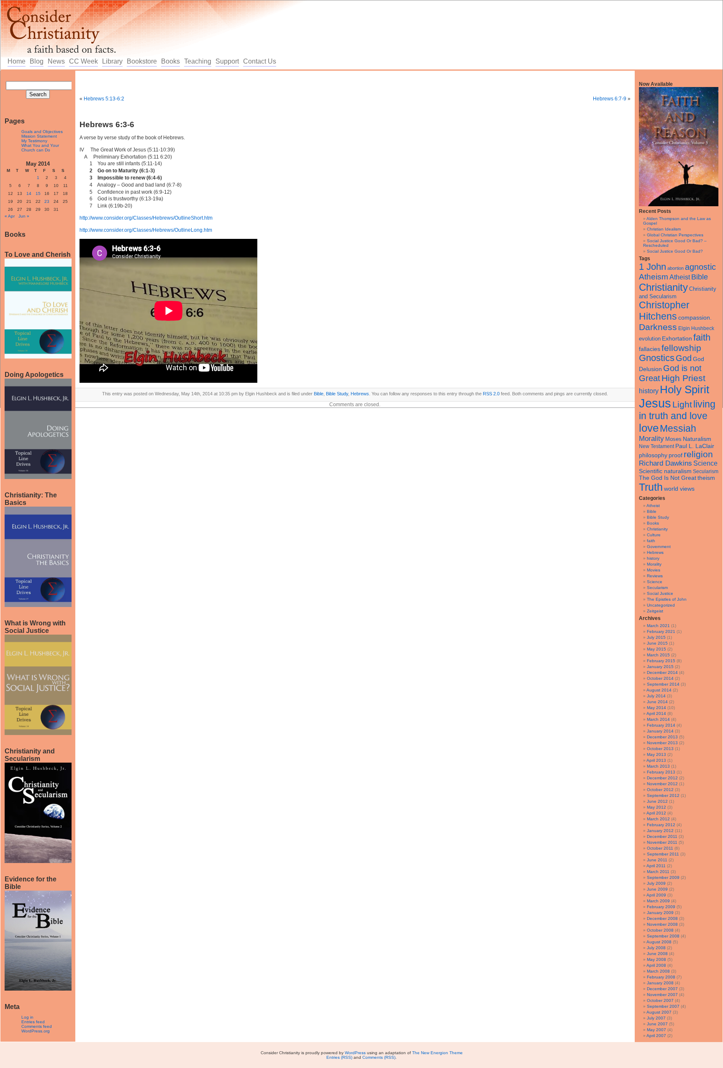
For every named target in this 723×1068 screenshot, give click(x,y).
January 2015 (660, 666)
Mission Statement (39, 136)
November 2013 (662, 742)
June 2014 (657, 701)
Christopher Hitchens (664, 311)
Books (170, 61)
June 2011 (657, 860)
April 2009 (656, 895)
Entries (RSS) (339, 1057)
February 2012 (661, 824)
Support (227, 61)
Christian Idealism (664, 229)
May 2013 (656, 754)
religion (698, 454)
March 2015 (658, 655)
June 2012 (657, 801)
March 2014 (658, 719)
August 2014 (659, 690)
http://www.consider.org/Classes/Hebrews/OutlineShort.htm (146, 218)
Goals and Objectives (42, 131)
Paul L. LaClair (694, 446)
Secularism (705, 471)
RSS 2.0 (491, 393)
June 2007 (657, 1024)
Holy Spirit (684, 389)
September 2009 (663, 877)
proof (675, 455)
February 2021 (661, 631)
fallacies (649, 349)
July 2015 (656, 637)
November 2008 (662, 924)
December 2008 (662, 918)
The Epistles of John (667, 599)
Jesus (655, 403)
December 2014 (662, 672)
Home (17, 61)
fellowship (681, 348)
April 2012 (656, 813)
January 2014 (660, 731)
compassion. (695, 318)
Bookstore (142, 61)
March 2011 (658, 871)
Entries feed (33, 1021)
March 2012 (658, 819)
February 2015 (661, 660)
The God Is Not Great (667, 478)
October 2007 (660, 1000)
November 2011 (662, 842)
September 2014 (663, 684)
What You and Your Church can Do (40, 147)
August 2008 (659, 942)
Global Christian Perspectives (675, 235)
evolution (650, 339)
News (56, 61)
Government (659, 546)
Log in (27, 1017)
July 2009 (656, 883)
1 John (652, 266)
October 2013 (660, 748)
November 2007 (662, 994)
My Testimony (34, 140)
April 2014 (656, 713)
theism (706, 477)
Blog (37, 61)
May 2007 (656, 1029)
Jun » (23, 216)
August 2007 (659, 1012)
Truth (651, 487)
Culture (654, 535)
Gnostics (656, 358)
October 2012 (660, 789)
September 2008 (663, 936)
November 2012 (662, 783)
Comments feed (36, 1026)
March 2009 (658, 901)
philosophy (653, 455)
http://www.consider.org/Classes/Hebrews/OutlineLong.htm (145, 230)
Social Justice (660, 593)
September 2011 (663, 854)
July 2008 (656, 947)
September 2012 (663, 795)
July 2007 (656, 1018)
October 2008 (660, 930)
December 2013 (662, 737)
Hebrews (655, 552)
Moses (673, 439)
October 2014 (660, 678)
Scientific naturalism (665, 471)
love (649, 428)
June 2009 (657, 889)
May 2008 (656, 959)
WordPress (355, 1052)
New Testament (656, 446)
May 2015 (656, 649)
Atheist (679, 277)
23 (46, 201)
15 (38, 193)
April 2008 (656, 965)
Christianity (663, 287)
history (649, 390)
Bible (699, 277)
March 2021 (658, 625)
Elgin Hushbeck (696, 328)
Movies (653, 570)
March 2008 (658, 971)
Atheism (653, 276)
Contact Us (259, 61)
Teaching (197, 61)
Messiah (678, 428)
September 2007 (663, 1006)
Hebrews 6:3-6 (106, 124)
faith (701, 337)
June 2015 (657, 643)
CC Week (83, 61)
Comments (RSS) (378, 1057)
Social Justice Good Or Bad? (675, 251)
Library (112, 61)
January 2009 (660, 912)
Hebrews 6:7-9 (609, 99)
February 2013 (661, 772)
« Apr (10, 216)
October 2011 (660, 848)
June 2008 (657, 953)
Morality (651, 439)
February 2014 (661, 725)
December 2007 (662, 988)
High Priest (683, 378)
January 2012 (660, 830)
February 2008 (661, 977)
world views (679, 488)
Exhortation (677, 338)
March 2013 (658, 766)
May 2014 (656, 707)
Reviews (655, 576)
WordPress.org (35, 1031)
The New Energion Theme (437, 1052)
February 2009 (661, 906)
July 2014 (656, 696)
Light (682, 404)
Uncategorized (661, 605)
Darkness (658, 327)
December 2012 (662, 778)
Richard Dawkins (665, 463)
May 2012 (656, 807)
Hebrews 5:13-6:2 (104, 99)
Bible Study (658, 517)
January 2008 (660, 983)
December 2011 (662, 836)
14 (28, 193)
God (684, 358)
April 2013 (656, 760)
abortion (675, 268)
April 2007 (656, 1035)
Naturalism (697, 438)
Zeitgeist (655, 611)
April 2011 (656, 865)
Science (705, 463)
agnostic (700, 266)
